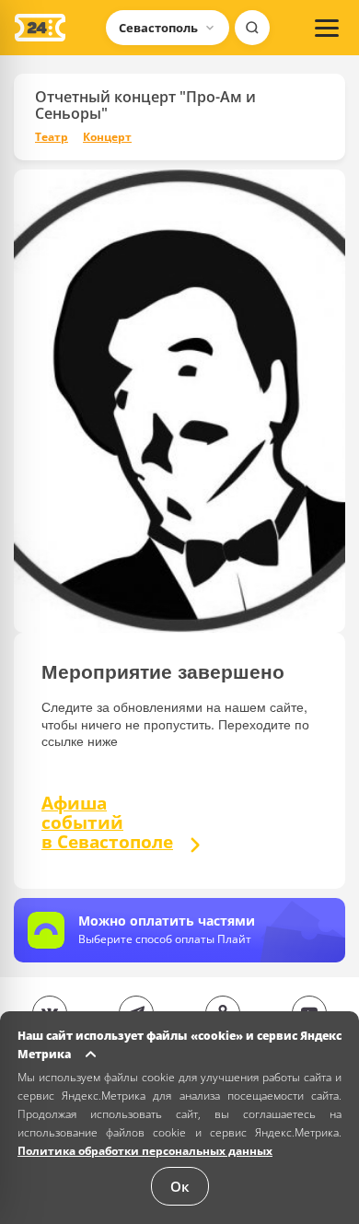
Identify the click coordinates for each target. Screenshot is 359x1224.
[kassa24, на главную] (40, 27)
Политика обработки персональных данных (144, 1151)
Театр (51, 137)
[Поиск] (252, 27)
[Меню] (326, 27)
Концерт (107, 137)
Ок (180, 1186)
